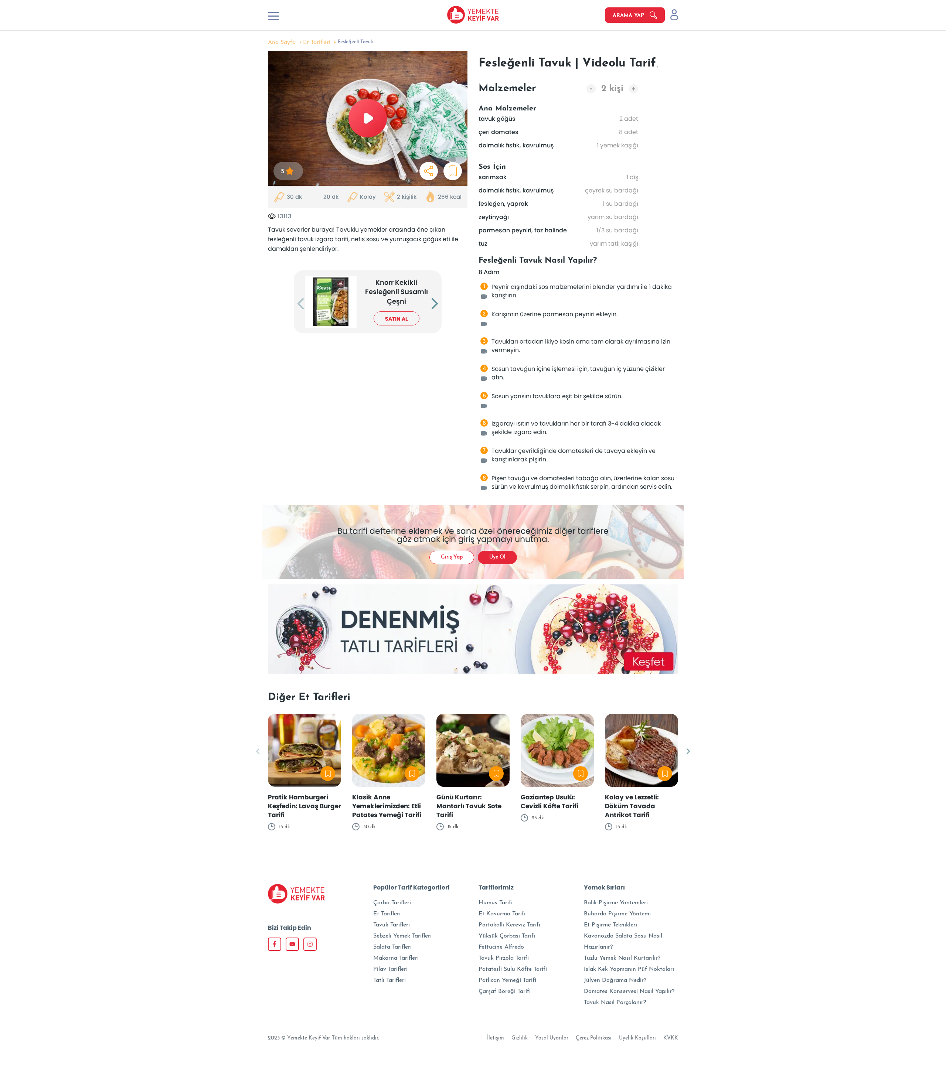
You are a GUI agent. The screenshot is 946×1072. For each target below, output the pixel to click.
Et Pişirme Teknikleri (610, 925)
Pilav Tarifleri (390, 969)
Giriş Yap (452, 557)
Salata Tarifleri (392, 947)
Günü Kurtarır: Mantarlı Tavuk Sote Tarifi (468, 806)
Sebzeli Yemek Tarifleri (402, 936)
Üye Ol (497, 557)
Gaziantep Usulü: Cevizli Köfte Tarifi (549, 801)
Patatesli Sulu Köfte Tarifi (513, 969)
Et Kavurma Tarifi (502, 914)
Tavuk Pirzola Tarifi (504, 958)
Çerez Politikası (594, 1038)
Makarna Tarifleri (396, 958)
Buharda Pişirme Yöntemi (617, 914)
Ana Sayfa (282, 42)
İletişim (495, 1038)
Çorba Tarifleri (392, 903)
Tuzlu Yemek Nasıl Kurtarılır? (622, 958)
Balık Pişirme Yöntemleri (616, 903)
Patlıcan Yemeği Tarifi (507, 980)
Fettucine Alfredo (501, 947)
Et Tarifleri (316, 42)
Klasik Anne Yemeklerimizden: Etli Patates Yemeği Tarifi (386, 806)
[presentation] (300, 304)
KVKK (670, 1038)
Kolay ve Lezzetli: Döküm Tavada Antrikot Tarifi (632, 806)
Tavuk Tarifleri (391, 925)
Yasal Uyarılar (551, 1038)
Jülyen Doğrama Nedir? (615, 980)
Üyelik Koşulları (637, 1038)
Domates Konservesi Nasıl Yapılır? (629, 991)
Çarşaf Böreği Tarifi (505, 991)
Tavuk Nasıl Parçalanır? (615, 1003)
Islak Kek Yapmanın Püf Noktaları (629, 969)
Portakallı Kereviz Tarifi (509, 925)
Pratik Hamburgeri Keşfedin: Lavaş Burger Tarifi (304, 806)
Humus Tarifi (496, 903)
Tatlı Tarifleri (389, 980)
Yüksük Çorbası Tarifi (507, 936)
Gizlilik (519, 1038)
